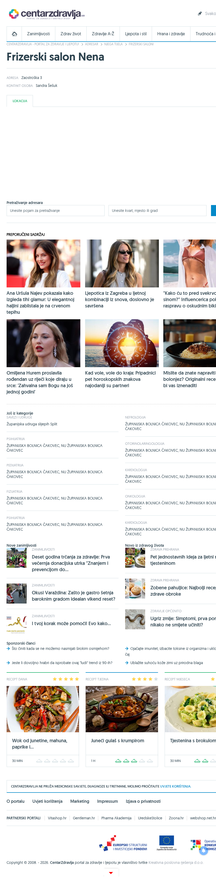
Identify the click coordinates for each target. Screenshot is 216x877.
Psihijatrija (16, 439)
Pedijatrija (15, 465)
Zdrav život (71, 33)
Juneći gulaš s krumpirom (117, 741)
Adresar (91, 44)
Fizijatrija (14, 491)
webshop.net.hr (203, 818)
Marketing (79, 801)
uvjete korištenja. (175, 786)
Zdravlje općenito (165, 611)
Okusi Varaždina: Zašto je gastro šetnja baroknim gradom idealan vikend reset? (73, 596)
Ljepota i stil (135, 33)
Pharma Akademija (116, 818)
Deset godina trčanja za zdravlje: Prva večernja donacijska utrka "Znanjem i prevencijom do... (71, 563)
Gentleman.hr (84, 818)
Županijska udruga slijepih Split (32, 424)
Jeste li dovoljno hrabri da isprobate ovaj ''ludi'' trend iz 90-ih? (62, 662)
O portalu (15, 801)
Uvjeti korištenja (47, 801)
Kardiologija (136, 470)
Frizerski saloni (141, 44)
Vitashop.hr (57, 818)
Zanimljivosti (38, 33)
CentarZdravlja (46, 14)
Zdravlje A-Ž (103, 33)
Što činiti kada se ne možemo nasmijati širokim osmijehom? (60, 648)
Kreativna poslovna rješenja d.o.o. (176, 862)
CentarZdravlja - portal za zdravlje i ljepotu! (43, 44)
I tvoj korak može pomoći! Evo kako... (71, 623)
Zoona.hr (176, 818)
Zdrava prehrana (164, 549)
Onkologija (135, 496)
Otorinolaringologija (144, 443)
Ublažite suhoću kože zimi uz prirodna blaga (166, 662)
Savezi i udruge (19, 417)
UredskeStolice (150, 818)
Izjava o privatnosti (143, 801)
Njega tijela (113, 44)
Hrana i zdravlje (171, 33)
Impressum (107, 801)
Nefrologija (135, 417)
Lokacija (20, 101)
